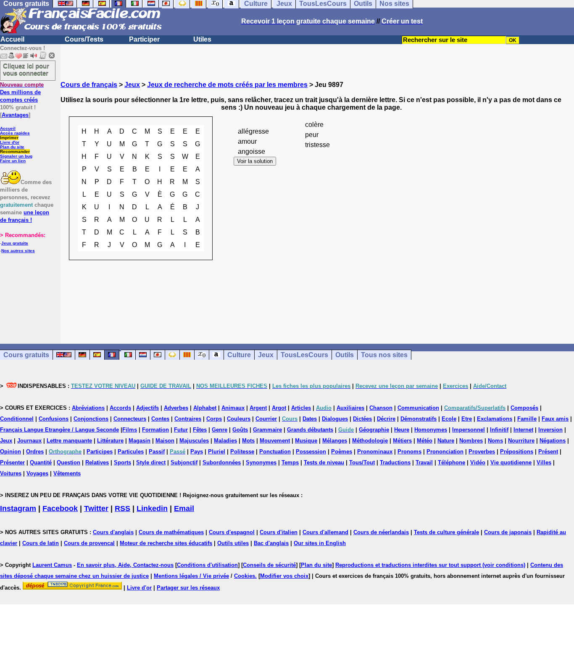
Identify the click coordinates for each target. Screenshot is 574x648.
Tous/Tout (362, 462)
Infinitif (499, 430)
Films (129, 430)
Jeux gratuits (14, 243)
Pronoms (409, 451)
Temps (290, 462)
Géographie (374, 430)
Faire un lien (13, 160)
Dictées (362, 419)
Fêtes (200, 430)
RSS (122, 508)
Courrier (266, 419)
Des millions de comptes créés (22, 92)
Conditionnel (17, 419)
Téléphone (451, 462)
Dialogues (335, 419)
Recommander (15, 151)
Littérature (110, 440)
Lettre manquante (69, 440)
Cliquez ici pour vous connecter (26, 69)
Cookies (244, 576)
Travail (424, 462)
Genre (219, 430)
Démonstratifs (418, 419)
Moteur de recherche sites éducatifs (166, 543)
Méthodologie (370, 440)
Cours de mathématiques (171, 532)
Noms (495, 440)
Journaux (29, 440)
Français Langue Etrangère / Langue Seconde (59, 430)
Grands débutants (310, 430)
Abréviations (88, 408)
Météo (424, 440)
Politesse (242, 451)
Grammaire (267, 430)
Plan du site (12, 147)
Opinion (10, 451)
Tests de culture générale (446, 532)
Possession (311, 451)
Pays (196, 451)
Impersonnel (468, 430)
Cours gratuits (26, 354)
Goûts (240, 430)
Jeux (132, 84)
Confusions (53, 419)
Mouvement (275, 440)
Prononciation (445, 451)
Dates (310, 419)
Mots (248, 440)
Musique (306, 440)
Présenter (12, 462)
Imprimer (9, 137)
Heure (401, 430)
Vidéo (477, 462)
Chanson (380, 408)
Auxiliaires (350, 408)
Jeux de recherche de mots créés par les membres (227, 84)
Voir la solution (255, 161)
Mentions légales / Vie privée (191, 576)
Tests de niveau (324, 462)
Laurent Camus (52, 565)
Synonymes (261, 462)
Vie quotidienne (511, 462)
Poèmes (341, 451)
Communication (418, 408)
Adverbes (176, 408)
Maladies (225, 440)
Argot (279, 408)
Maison (164, 440)
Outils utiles (233, 543)
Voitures (10, 473)
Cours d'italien (279, 532)
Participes (100, 451)
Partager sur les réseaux (188, 588)
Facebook (60, 508)
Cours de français (89, 84)
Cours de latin (40, 543)
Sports (122, 462)
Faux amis (555, 419)
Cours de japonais (508, 532)
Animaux (233, 408)
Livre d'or (9, 142)
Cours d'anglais (113, 532)
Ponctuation (275, 451)
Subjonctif (184, 462)
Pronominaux (374, 451)
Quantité (41, 462)
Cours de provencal (89, 543)
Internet (523, 430)
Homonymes (430, 430)
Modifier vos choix (284, 576)
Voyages (37, 473)
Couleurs (238, 419)
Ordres (35, 451)
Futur (181, 430)
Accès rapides (15, 133)
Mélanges (334, 440)
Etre (466, 419)
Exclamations (494, 419)
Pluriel (216, 451)
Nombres (471, 440)
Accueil (12, 39)
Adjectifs (147, 408)
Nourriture (521, 440)
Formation (155, 430)
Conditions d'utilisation (207, 565)
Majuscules (194, 440)
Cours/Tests (84, 39)
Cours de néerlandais (381, 532)
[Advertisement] (317, 331)
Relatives (97, 462)
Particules (131, 451)
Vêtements (67, 473)
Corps (214, 419)
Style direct (151, 462)
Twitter (96, 508)
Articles (301, 408)
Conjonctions (91, 419)
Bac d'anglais (271, 543)
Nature (445, 440)
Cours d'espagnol (232, 532)
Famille (527, 419)
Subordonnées (222, 462)
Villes (544, 462)
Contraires (187, 419)
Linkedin (152, 508)
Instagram (18, 508)
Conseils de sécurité (269, 565)
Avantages (15, 115)
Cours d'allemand (325, 532)
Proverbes (482, 451)
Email (184, 508)
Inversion (550, 430)
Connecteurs (129, 419)
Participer (144, 39)
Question (68, 462)
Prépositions (516, 451)
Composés (524, 408)
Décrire (386, 419)
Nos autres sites (18, 250)
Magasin (139, 440)
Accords (120, 408)
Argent (258, 408)
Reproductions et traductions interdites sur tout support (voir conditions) (430, 565)
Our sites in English (320, 543)
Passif (157, 451)
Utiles (202, 39)
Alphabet (204, 408)
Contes (160, 419)
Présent (548, 451)
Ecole (449, 419)
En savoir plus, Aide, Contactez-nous (125, 565)
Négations (553, 440)
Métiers (402, 440)
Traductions (395, 462)
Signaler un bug (16, 156)
